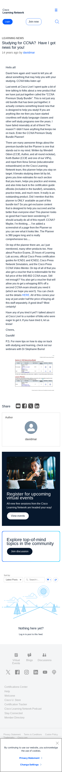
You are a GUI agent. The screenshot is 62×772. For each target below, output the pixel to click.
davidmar (29, 52)
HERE (25, 295)
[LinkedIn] (37, 406)
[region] (31, 755)
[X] (30, 406)
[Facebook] (24, 406)
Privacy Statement (29, 758)
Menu (57, 10)
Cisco (13, 11)
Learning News (13, 38)
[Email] (18, 406)
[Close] (57, 743)
